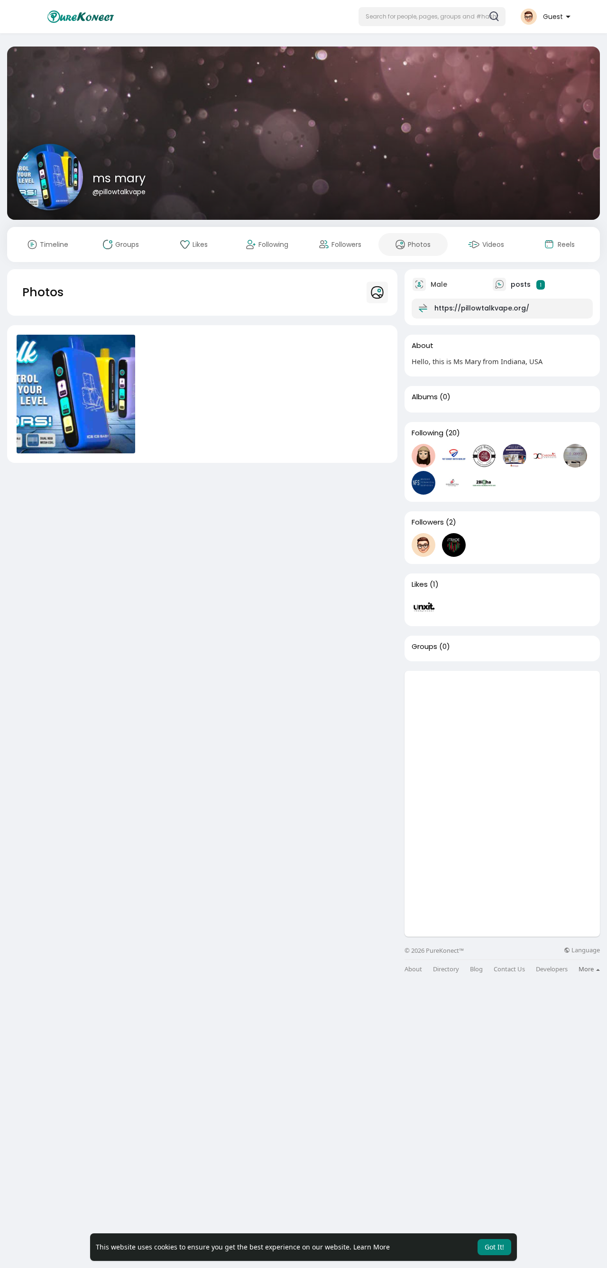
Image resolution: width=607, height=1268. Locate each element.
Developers (552, 969)
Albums (425, 397)
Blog (476, 969)
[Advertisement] (502, 737)
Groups (424, 646)
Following (427, 433)
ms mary (119, 178)
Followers (428, 522)
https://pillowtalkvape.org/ (481, 308)
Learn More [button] (371, 1246)
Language (585, 950)
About (413, 969)
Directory (446, 969)
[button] (432, 16)
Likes (420, 584)
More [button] (587, 969)
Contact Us (509, 969)
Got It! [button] (494, 1246)
